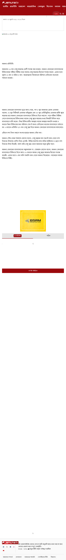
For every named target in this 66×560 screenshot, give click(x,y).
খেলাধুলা (41, 6)
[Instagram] (13, 546)
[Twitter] (7, 546)
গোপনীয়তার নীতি (43, 557)
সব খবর (33, 270)
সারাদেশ (21, 6)
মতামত (57, 6)
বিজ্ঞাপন (53, 557)
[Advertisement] (33, 49)
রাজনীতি (13, 6)
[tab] (17, 236)
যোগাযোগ (18, 557)
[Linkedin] (10, 546)
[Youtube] (3, 550)
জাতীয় (5, 6)
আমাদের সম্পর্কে (8, 557)
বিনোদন (50, 6)
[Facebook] (3, 546)
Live (56, 14)
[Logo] (10, 3)
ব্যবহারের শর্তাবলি (30, 557)
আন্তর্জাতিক (31, 6)
